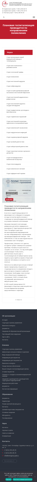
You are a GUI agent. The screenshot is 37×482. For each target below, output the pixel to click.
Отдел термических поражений (16, 117)
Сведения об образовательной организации (16, 331)
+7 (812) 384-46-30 (19, 12)
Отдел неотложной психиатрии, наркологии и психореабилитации (17, 122)
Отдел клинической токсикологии (17, 128)
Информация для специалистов (12, 360)
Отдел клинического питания (16, 169)
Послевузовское (7, 418)
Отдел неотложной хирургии (16, 81)
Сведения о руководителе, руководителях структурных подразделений (15, 379)
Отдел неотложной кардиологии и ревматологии (17, 98)
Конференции (6, 436)
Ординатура (6, 401)
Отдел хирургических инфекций (17, 132)
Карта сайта (6, 337)
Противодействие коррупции (11, 334)
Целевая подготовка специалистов (13, 409)
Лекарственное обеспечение (11, 366)
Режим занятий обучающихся (11, 404)
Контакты (5, 340)
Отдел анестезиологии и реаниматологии (14, 66)
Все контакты (8, 461)
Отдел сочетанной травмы (15, 72)
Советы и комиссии (8, 433)
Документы (5, 328)
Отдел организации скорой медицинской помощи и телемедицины (15, 59)
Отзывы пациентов (8, 372)
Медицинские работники (10, 383)
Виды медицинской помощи (11, 355)
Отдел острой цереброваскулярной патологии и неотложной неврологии (18, 91)
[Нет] (35, 476)
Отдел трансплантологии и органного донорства (18, 152)
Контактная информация (10, 389)
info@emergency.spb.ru (11, 455)
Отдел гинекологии (13, 77)
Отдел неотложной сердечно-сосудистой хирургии (16, 104)
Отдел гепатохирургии (14, 164)
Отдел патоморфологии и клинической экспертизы (15, 158)
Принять (8, 479)
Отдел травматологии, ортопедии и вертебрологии (18, 111)
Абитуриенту (6, 415)
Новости (19, 300)
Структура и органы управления (12, 323)
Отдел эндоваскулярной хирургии (17, 137)
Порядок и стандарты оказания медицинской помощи (16, 375)
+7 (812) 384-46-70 (21, 9)
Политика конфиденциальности (23, 479)
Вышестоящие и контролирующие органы (15, 369)
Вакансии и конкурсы (8, 325)
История (4, 320)
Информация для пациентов (11, 357)
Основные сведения (8, 412)
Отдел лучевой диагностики (15, 142)
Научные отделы (7, 430)
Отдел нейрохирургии (14, 86)
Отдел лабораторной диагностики (17, 146)
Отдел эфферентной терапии (16, 173)
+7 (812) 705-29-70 (21, 11)
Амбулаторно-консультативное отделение (15, 352)
